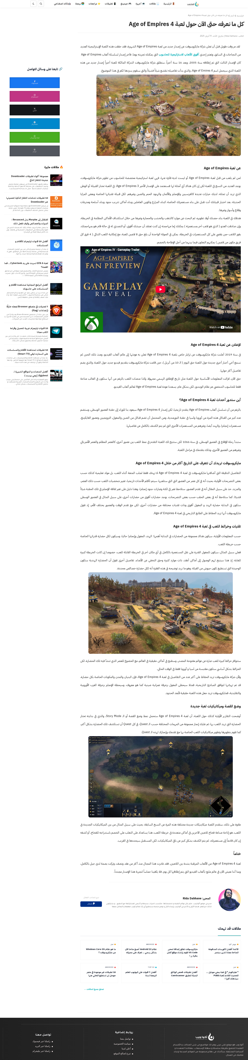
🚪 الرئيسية (169, 3)
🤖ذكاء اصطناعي (62, 3)
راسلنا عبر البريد (42, 1046)
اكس (35, 111)
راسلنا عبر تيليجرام (41, 1051)
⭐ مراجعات (94, 3)
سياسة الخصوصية (122, 1043)
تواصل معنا (125, 1039)
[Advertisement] (34, 29)
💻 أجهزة (140, 3)
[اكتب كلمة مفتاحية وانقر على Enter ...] (41, 4)
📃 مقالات (154, 3)
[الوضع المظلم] (33, 4)
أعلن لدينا (126, 1048)
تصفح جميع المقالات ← (94, 989)
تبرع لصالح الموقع (122, 1053)
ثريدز (34, 152)
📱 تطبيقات (110, 3)
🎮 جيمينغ (126, 3)
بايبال (90, 904)
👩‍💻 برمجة (79, 3)
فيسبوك (34, 83)
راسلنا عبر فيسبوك (41, 1041)
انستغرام (34, 97)
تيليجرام (35, 124)
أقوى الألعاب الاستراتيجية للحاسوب (179, 54)
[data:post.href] (56, 186)
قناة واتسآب (34, 138)
